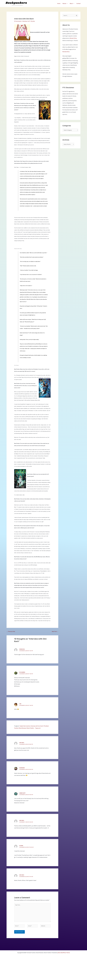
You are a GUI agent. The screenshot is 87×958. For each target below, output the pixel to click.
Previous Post (11, 631)
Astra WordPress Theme (64, 952)
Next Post (55, 631)
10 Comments (17, 21)
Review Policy (73, 38)
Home (58, 3)
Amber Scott (22, 793)
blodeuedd (22, 767)
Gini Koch (21, 742)
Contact (78, 3)
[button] (66, 3)
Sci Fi (29, 21)
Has (20, 703)
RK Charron (22, 672)
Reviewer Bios (65, 51)
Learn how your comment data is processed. (38, 939)
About (71, 3)
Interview (24, 21)
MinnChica (22, 649)
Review (64, 3)
